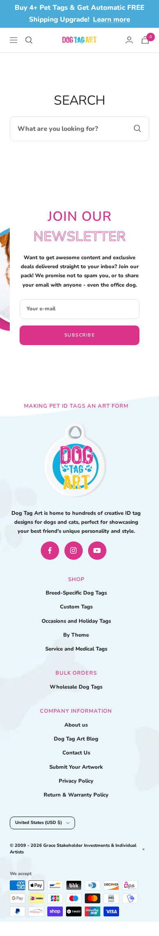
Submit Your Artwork (76, 767)
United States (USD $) (38, 822)
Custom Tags (76, 607)
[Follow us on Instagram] (73, 550)
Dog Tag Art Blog (76, 739)
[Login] (129, 39)
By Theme (76, 635)
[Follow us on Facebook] (50, 550)
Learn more (111, 19)
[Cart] (145, 40)
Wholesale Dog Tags (76, 687)
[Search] (29, 40)
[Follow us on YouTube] (97, 550)
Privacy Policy (76, 781)
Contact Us (76, 752)
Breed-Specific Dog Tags (76, 593)
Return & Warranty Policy (76, 795)
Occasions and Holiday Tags (76, 621)
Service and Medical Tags (76, 649)
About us (76, 725)
